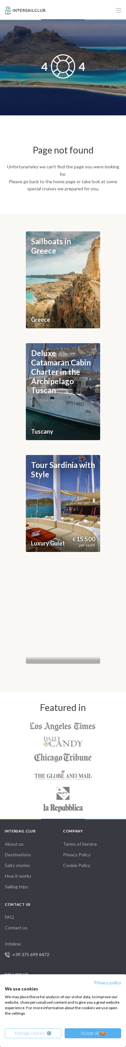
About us (14, 844)
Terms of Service (80, 844)
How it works (18, 876)
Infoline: (27, 949)
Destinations (18, 854)
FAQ (9, 917)
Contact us (16, 927)
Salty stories (17, 865)
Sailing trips (16, 886)
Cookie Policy (76, 865)
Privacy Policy (76, 854)
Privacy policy (107, 982)
